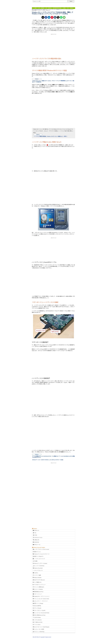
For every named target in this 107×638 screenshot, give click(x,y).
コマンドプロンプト (38, 570)
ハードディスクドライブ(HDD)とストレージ (56, 9)
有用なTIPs (36, 539)
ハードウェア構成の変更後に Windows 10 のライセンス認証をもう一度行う (50, 136)
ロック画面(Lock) (37, 582)
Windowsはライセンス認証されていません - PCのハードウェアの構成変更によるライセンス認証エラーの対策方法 (53, 81)
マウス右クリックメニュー (39, 584)
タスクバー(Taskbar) (38, 589)
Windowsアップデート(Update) (40, 563)
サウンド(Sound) (37, 608)
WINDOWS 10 (57, 8)
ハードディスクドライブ (39, 558)
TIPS (64, 8)
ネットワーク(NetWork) (39, 565)
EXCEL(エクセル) (38, 537)
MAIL (71, 8)
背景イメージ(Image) (38, 603)
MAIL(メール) (37, 544)
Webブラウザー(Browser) (39, 579)
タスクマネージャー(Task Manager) (41, 626)
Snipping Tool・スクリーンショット (42, 596)
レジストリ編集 (37, 575)
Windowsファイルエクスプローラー (42, 554)
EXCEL (50, 8)
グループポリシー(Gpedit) (39, 610)
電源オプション (37, 551)
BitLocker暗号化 (37, 605)
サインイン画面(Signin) (39, 586)
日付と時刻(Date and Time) (39, 615)
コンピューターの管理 (39, 629)
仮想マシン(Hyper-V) (38, 556)
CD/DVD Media (37, 617)
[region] (53, 45)
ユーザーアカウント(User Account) (41, 549)
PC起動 (35, 561)
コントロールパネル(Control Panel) (41, 612)
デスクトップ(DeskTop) (39, 631)
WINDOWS (36, 542)
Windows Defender (37, 577)
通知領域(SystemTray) (38, 591)
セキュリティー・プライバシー (41, 601)
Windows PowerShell (38, 568)
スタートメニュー (38, 594)
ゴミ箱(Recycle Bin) (38, 622)
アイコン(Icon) (37, 624)
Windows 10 (45, 9)
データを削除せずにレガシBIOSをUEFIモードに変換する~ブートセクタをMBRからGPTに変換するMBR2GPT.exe (53, 457)
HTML (42, 8)
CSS (35, 8)
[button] (42, 17)
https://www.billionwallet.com (37, 9)
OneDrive (36, 572)
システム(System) (37, 619)
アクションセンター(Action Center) (41, 598)
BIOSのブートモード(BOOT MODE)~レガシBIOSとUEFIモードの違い (48, 459)
